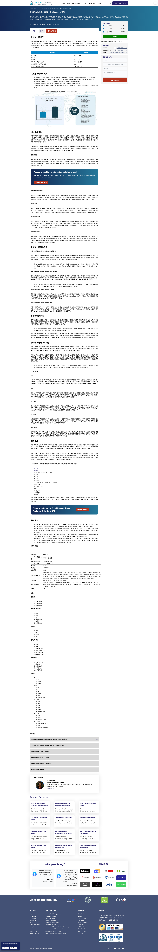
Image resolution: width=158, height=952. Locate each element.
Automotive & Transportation (53, 914)
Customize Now (82, 509)
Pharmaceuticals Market (52, 922)
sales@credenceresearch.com (118, 52)
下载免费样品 (115, 80)
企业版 (110, 32)
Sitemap (80, 933)
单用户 (110, 25)
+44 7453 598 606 (122, 48)
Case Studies (81, 914)
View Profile (50, 788)
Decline (13, 947)
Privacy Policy (82, 918)
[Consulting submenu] (95, 3)
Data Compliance (82, 929)
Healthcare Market (51, 916)
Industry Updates (34, 933)
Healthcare (37, 8)
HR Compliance (82, 926)
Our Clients (33, 918)
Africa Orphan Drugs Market (63, 817)
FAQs (31, 922)
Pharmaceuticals (46, 8)
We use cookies (6, 943)
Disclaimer (81, 920)
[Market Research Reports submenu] (80, 3)
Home (31, 8)
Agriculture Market (51, 924)
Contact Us (33, 916)
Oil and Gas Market (51, 920)
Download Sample (41, 182)
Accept (5, 947)
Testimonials (33, 920)
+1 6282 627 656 (122, 50)
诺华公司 (36, 470)
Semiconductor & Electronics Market (56, 929)
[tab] (34, 31)
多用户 (110, 29)
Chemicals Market (50, 918)
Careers (80, 916)
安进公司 (36, 468)
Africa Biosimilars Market (87, 817)
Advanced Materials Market (53, 931)
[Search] (110, 3)
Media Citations (82, 922)
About (31, 914)
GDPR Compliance (83, 931)
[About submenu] (86, 3)
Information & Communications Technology (57, 926)
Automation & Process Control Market (56, 933)
